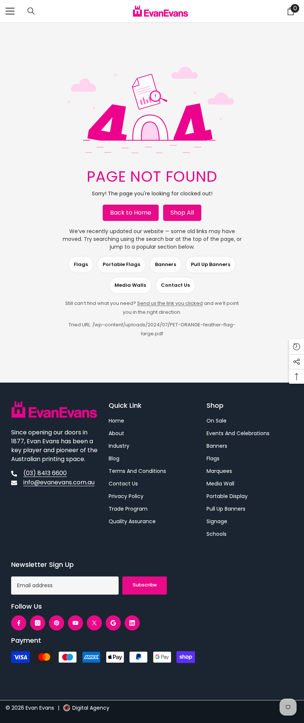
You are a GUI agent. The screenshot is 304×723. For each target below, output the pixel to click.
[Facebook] (18, 622)
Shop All (182, 212)
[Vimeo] (113, 622)
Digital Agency (90, 708)
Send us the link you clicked (170, 303)
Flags (81, 264)
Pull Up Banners (210, 264)
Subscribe (145, 585)
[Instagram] (37, 622)
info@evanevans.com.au (59, 482)
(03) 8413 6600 (45, 473)
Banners (165, 264)
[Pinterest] (56, 622)
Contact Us (175, 285)
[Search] (31, 11)
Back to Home (130, 212)
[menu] (10, 11)
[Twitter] (94, 622)
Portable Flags (121, 264)
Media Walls (130, 285)
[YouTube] (75, 622)
